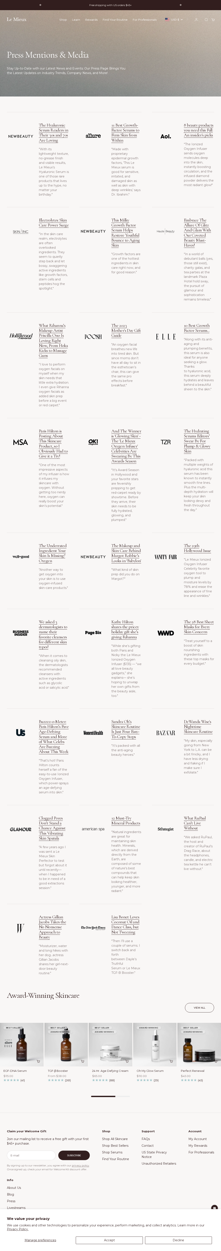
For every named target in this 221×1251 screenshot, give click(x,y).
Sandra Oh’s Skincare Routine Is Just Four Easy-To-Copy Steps (125, 729)
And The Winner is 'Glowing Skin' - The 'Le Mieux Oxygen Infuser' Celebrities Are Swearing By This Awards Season (126, 446)
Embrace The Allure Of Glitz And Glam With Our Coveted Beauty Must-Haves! (197, 232)
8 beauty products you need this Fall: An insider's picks (198, 130)
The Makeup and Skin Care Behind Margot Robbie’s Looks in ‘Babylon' (126, 553)
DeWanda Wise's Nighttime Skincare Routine (198, 726)
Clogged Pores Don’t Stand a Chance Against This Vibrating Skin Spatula (52, 828)
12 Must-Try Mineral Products (125, 820)
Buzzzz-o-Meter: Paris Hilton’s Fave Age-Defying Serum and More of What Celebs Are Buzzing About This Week (54, 736)
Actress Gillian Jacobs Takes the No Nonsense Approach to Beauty (52, 927)
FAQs (146, 1139)
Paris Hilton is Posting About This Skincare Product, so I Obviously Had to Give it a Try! (53, 443)
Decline (178, 1240)
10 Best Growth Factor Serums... (197, 328)
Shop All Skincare (115, 1139)
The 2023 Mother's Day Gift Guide (126, 330)
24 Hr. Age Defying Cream (110, 1071)
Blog (10, 1194)
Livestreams (16, 1208)
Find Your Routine (115, 19)
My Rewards (197, 1146)
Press (11, 1201)
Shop (63, 19)
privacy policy (80, 1165)
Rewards (91, 19)
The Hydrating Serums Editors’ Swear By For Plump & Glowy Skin (197, 441)
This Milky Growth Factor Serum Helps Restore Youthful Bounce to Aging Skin (125, 232)
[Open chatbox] (214, 1208)
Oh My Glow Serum (150, 1071)
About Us (14, 1188)
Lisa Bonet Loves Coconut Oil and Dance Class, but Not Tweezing (125, 924)
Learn (76, 19)
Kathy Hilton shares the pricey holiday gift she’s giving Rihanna (125, 629)
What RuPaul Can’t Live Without (195, 823)
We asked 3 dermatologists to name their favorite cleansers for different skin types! (53, 634)
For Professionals (144, 19)
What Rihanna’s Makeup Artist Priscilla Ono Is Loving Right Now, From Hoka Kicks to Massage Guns (53, 340)
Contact (148, 1146)
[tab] (43, 995)
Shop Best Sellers (115, 1146)
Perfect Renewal (192, 1071)
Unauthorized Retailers (159, 1164)
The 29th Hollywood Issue (197, 548)
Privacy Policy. (17, 1229)
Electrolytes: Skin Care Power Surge (54, 222)
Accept (109, 1240)
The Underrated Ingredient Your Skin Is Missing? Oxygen (52, 553)
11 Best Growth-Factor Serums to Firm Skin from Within (125, 132)
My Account (197, 1139)
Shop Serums (112, 1152)
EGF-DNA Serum (15, 1071)
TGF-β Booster (58, 1071)
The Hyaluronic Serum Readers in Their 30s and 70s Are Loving (53, 132)
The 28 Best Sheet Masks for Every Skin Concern (199, 626)
